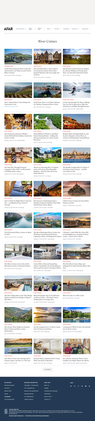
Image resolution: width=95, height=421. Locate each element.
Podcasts (75, 29)
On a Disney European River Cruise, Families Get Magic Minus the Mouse (76, 359)
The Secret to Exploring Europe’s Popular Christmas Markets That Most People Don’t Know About (47, 203)
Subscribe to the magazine (31, 385)
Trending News (8, 66)
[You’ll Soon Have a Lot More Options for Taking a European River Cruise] (47, 90)
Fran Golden (50, 207)
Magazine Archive (28, 393)
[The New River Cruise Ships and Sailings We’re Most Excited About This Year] (77, 252)
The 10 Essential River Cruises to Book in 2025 (17, 233)
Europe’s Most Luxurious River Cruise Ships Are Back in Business (47, 359)
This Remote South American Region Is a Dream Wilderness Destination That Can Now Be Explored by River (76, 71)
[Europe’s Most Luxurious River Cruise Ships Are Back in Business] (47, 346)
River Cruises (37, 66)
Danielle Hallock (21, 140)
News (48, 29)
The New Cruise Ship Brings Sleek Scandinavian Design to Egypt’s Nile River (18, 297)
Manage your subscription (31, 391)
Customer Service (29, 396)
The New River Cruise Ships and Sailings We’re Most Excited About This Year (76, 266)
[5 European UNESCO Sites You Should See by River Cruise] (77, 315)
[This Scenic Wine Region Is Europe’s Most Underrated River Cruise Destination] (18, 315)
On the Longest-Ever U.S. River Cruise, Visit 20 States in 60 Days (47, 328)
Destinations (20, 29)
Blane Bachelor (47, 270)
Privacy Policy (48, 396)
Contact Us (47, 399)
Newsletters (7, 391)
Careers (46, 388)
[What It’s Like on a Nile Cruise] (77, 283)
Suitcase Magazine (9, 399)
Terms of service (28, 399)
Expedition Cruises (68, 99)
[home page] (8, 29)
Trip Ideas (30, 29)
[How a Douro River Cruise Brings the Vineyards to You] (18, 90)
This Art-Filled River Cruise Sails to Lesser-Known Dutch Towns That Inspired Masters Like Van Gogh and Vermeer (46, 72)
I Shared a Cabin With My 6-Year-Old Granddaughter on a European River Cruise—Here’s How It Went (76, 234)
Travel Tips (40, 29)
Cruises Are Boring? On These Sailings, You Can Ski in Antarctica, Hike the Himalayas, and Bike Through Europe (76, 104)
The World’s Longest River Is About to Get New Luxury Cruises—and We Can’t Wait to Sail (76, 169)
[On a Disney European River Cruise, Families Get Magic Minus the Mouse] (77, 346)
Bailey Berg (78, 140)
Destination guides (9, 385)
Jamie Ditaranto (20, 174)
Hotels (57, 29)
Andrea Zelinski (79, 109)
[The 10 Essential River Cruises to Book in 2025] (18, 220)
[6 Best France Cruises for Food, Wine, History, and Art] (77, 188)
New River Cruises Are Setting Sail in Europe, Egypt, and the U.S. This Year (17, 359)
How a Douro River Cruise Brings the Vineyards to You (17, 103)
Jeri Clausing (18, 75)
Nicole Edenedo (51, 239)
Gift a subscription (29, 388)
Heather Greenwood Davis (81, 363)
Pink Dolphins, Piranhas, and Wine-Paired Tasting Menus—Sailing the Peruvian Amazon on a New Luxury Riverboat (46, 137)
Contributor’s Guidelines (50, 391)
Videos (6, 393)
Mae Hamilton (78, 331)
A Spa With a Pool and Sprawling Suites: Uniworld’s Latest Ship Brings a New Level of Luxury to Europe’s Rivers (47, 266)
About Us (46, 385)
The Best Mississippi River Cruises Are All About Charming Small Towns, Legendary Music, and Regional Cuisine (47, 234)
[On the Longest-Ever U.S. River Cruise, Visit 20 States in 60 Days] (47, 315)
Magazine (85, 29)
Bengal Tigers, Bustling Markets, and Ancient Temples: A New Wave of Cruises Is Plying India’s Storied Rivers (76, 136)
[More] (34, 29)
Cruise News (37, 324)
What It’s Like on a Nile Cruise (73, 295)
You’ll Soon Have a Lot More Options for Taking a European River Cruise (47, 103)
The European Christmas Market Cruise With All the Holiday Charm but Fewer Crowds (18, 136)
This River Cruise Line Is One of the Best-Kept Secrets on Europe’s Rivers (17, 265)
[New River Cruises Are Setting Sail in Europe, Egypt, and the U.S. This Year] (18, 346)
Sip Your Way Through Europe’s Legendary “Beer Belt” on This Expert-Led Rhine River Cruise (17, 169)
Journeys (66, 29)
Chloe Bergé (48, 77)
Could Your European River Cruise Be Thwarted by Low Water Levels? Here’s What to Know (17, 71)
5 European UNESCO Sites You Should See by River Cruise (76, 328)
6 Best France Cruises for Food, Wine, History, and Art (76, 202)
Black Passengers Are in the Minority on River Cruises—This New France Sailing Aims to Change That (47, 297)
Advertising (47, 393)
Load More (47, 369)
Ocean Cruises (67, 198)
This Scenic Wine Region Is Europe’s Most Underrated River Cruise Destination (17, 329)
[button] (16, 415)
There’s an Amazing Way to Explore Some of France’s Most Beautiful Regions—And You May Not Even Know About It (46, 170)
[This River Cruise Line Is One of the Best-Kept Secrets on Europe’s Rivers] (18, 252)
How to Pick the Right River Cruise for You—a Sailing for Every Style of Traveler (17, 203)
